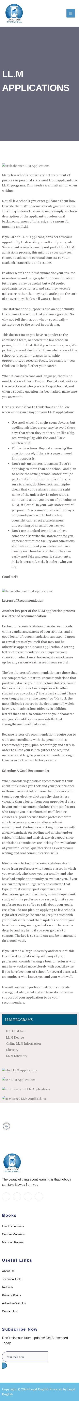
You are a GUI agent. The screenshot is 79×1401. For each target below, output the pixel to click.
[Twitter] (6, 1196)
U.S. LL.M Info (16, 1031)
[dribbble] (28, 1196)
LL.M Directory (16, 1056)
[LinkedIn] (17, 1196)
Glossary (12, 1050)
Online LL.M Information (23, 1043)
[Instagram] (39, 1196)
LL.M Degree (15, 1037)
